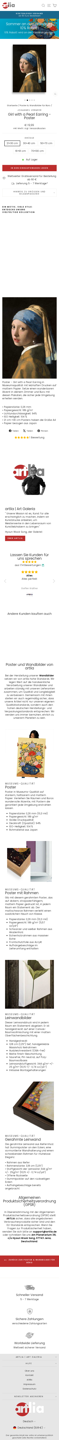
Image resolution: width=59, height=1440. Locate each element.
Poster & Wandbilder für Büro (35, 105)
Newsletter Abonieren (28, 1396)
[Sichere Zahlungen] (29, 1311)
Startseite (12, 105)
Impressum (30, 1384)
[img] (29, 562)
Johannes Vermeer (29, 110)
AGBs (29, 1379)
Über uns (29, 1370)
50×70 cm (46, 143)
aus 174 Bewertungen (28, 565)
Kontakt (30, 1375)
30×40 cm (29, 143)
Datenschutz (29, 1388)
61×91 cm (20, 151)
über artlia (15, 538)
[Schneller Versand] (29, 1287)
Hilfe (29, 1363)
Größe (29, 138)
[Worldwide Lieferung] (29, 1335)
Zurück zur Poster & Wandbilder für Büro (31, 1261)
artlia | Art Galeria (29, 1357)
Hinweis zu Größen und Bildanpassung (29, 192)
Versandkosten (38, 128)
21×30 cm (12, 143)
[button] (6, 581)
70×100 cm (37, 151)
